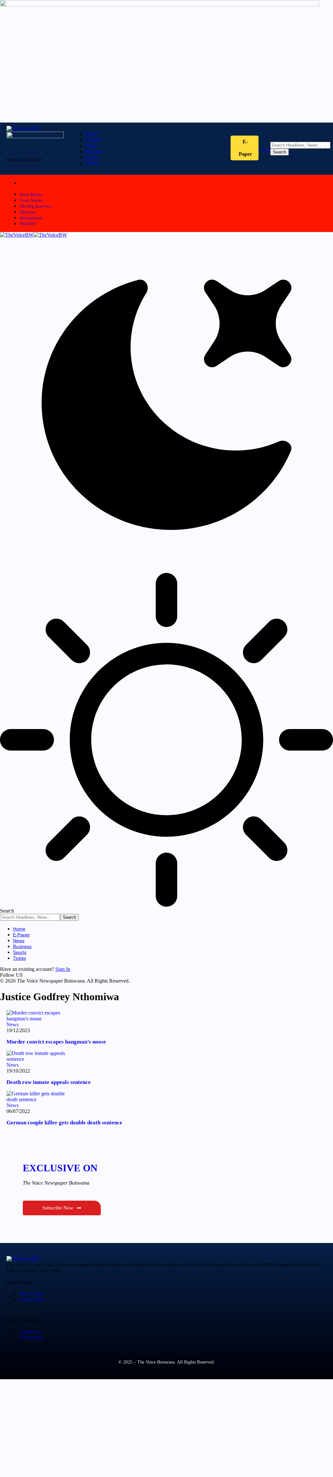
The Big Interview (35, 206)
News (13, 1024)
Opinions (28, 212)
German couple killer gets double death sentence (64, 1122)
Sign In (62, 969)
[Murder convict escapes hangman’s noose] (39, 1018)
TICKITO (28, 223)
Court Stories (31, 200)
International (31, 217)
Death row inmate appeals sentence (49, 1082)
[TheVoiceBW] (33, 235)
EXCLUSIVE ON (60, 1168)
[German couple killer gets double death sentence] (39, 1099)
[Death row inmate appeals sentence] (39, 1059)
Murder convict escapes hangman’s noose (56, 1042)
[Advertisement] (166, 1428)
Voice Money (31, 194)
